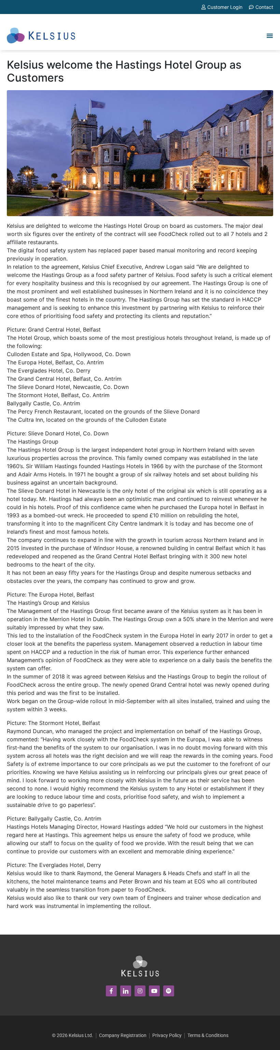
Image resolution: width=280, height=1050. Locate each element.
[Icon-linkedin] (125, 990)
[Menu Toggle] (269, 35)
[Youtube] (154, 990)
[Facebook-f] (111, 990)
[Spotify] (168, 990)
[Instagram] (140, 990)
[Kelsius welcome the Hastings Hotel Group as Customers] (140, 152)
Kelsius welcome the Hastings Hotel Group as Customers (124, 71)
